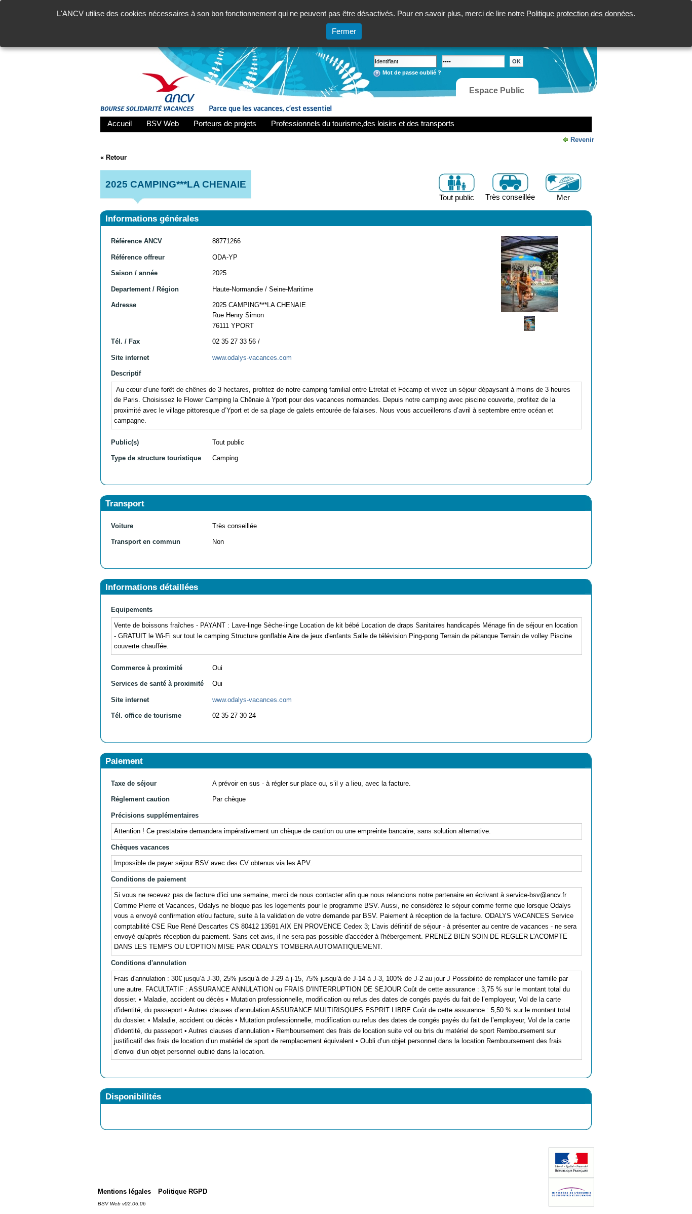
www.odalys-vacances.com (252, 357)
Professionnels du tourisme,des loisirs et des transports (362, 123)
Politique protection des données (579, 13)
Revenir (582, 139)
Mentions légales (124, 1191)
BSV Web (162, 123)
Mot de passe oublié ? (411, 72)
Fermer (344, 31)
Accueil (119, 123)
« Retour (113, 157)
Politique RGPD (182, 1191)
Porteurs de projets (225, 123)
